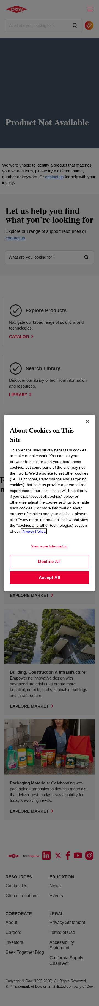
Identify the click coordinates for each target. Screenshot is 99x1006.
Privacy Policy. (33, 531)
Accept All (50, 577)
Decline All (49, 561)
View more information (49, 546)
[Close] (87, 421)
